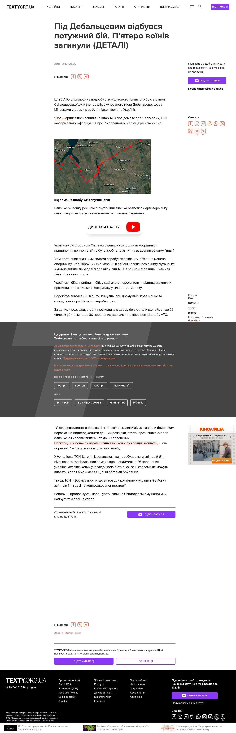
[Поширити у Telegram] (86, 76)
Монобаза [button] (117, 402)
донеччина (74, 633)
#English (63, 701)
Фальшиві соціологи (106, 688)
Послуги (99, 684)
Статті (61, 684)
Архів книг (136, 696)
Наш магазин (137, 684)
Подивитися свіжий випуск (205, 88)
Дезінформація (103, 692)
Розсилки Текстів (68, 692)
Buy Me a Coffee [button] (89, 402)
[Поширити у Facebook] (73, 76)
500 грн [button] (80, 385)
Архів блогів (137, 692)
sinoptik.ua (194, 320)
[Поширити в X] (79, 76)
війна (59, 633)
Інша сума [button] (119, 385)
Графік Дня (136, 688)
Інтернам (99, 701)
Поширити (61, 77)
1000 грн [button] (98, 385)
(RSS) (68, 684)
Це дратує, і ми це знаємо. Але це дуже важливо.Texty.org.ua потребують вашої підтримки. (91, 337)
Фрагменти (64, 688)
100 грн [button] (61, 385)
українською (34, 718)
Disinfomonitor (102, 696)
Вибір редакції (66, 696)
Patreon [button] (63, 402)
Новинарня (64, 118)
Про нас (63, 680)
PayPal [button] (138, 402)
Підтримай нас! (138, 680)
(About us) (74, 680)
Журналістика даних (106, 680)
